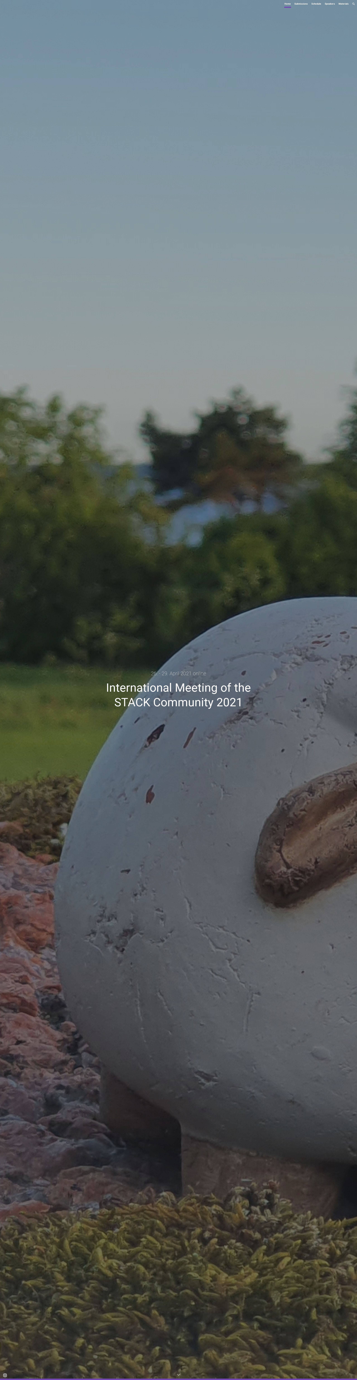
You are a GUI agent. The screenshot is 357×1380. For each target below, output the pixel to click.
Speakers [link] (330, 4)
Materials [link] (344, 4)
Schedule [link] (316, 4)
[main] (178, 673)
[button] (353, 4)
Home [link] (287, 4)
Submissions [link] (301, 4)
